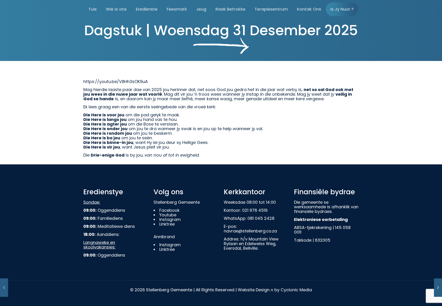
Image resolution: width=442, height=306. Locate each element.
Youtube (167, 215)
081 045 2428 (260, 218)
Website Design (254, 290)
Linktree (167, 224)
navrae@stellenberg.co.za (250, 231)
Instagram (170, 219)
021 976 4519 (255, 210)
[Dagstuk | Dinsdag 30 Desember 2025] (4, 287)
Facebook (169, 210)
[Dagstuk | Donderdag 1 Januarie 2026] (438, 287)
